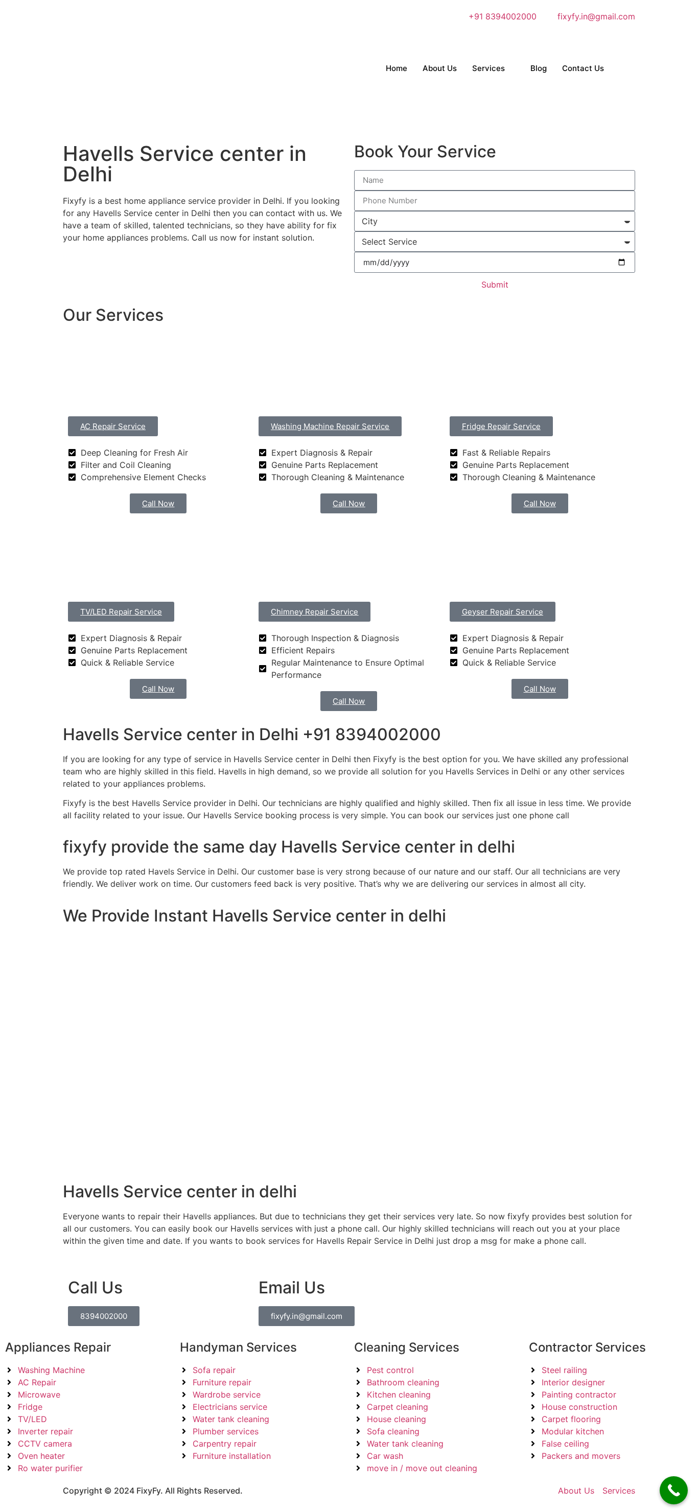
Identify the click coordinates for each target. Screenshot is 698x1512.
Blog (538, 68)
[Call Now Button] (674, 1490)
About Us (440, 68)
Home (396, 68)
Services (488, 68)
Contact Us (583, 68)
